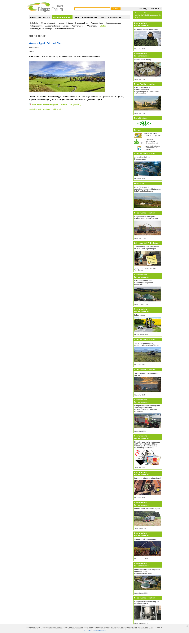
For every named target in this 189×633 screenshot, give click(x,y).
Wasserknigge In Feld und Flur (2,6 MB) (62, 104)
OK (84, 631)
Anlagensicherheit (52, 26)
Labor (76, 17)
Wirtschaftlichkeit (48, 23)
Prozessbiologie (96, 23)
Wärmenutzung (78, 26)
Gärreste (66, 26)
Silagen (71, 23)
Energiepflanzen (90, 17)
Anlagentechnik (36, 26)
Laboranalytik (82, 23)
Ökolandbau (92, 26)
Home (33, 17)
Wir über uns (44, 17)
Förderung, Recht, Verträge (41, 29)
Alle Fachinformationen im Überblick (46, 109)
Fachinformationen (62, 17)
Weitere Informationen (97, 631)
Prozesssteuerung (113, 23)
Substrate (34, 23)
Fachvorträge (114, 17)
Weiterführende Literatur (64, 29)
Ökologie (104, 26)
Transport (61, 23)
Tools (103, 17)
